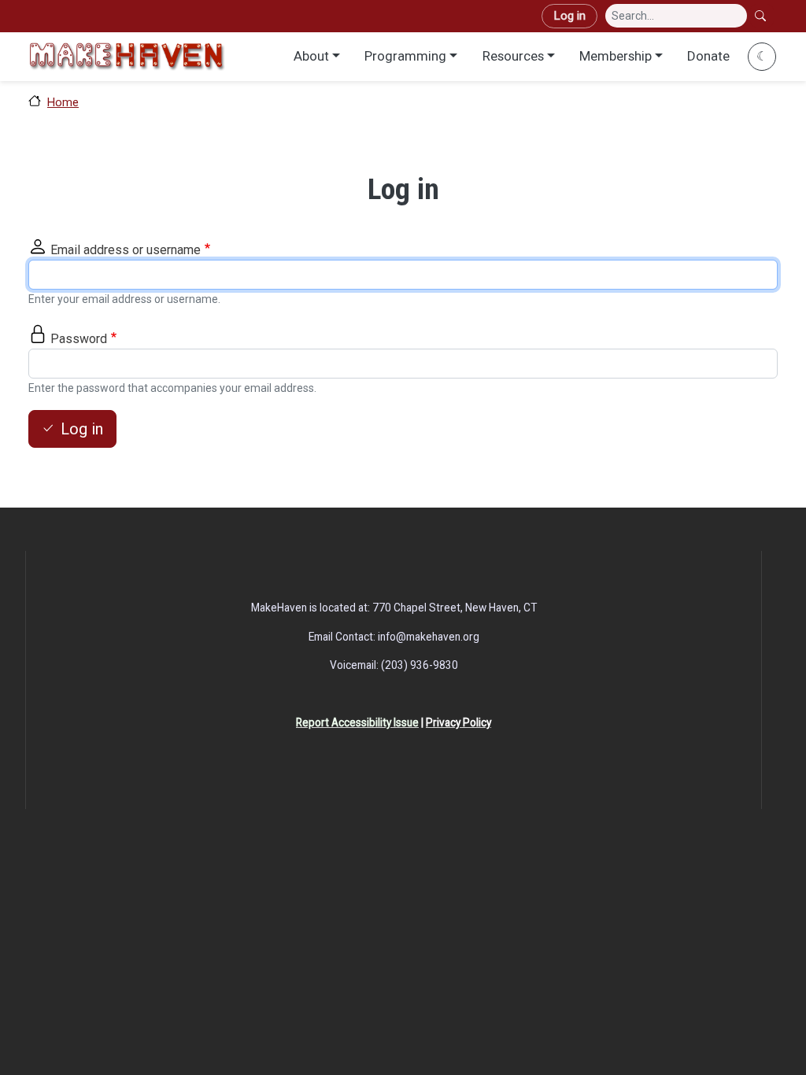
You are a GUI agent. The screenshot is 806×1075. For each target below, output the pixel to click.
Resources (513, 56)
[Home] (126, 56)
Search (762, 16)
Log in (569, 16)
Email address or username (125, 249)
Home (63, 102)
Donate (708, 56)
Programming (405, 56)
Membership (615, 56)
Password (78, 338)
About (311, 56)
